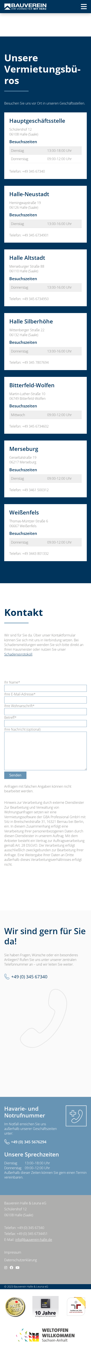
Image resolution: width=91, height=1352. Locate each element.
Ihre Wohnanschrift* (19, 705)
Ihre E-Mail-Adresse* (20, 694)
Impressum (12, 1252)
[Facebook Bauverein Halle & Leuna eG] (11, 1267)
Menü (77, 8)
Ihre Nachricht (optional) (22, 729)
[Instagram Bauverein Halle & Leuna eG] (5, 1267)
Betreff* (10, 717)
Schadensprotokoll (18, 654)
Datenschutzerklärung (20, 1260)
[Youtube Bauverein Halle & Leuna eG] (17, 1267)
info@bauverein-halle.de (33, 1239)
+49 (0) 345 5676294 (28, 1141)
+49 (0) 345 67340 (29, 977)
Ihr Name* (12, 682)
